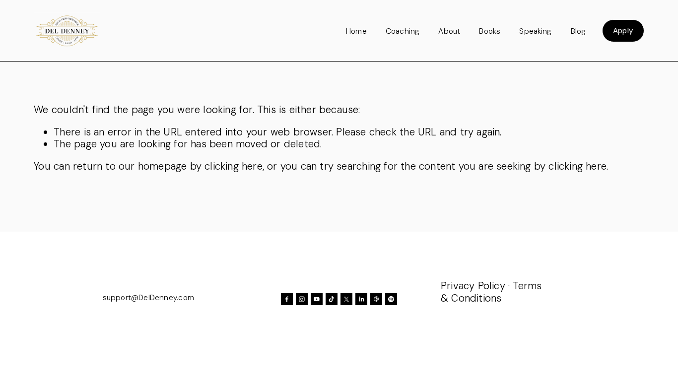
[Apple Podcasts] (376, 299)
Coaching (402, 31)
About (449, 31)
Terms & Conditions (491, 291)
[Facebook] (287, 299)
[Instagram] (302, 299)
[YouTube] (317, 299)
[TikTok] (332, 299)
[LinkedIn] (361, 299)
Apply (623, 31)
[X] (346, 299)
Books (489, 31)
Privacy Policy (473, 285)
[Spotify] (391, 299)
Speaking (535, 31)
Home (356, 31)
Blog (578, 31)
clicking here (233, 166)
